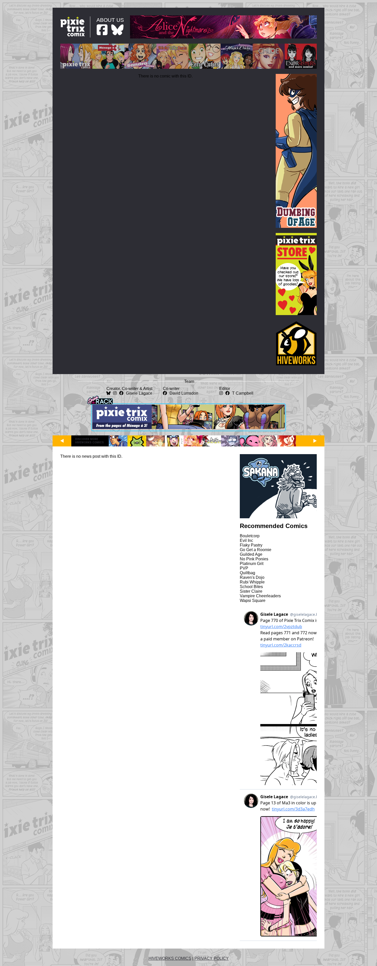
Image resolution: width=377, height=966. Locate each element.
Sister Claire (251, 591)
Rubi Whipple (252, 582)
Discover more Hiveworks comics (89, 440)
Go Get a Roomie (255, 550)
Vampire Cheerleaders (260, 596)
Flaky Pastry (251, 545)
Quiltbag (247, 573)
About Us (110, 20)
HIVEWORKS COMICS (169, 958)
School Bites (251, 586)
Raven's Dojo (252, 577)
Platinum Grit (251, 563)
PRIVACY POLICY (211, 958)
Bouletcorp (250, 536)
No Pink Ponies (254, 559)
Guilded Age (251, 554)
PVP (244, 568)
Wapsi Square (252, 600)
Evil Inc (246, 540)
